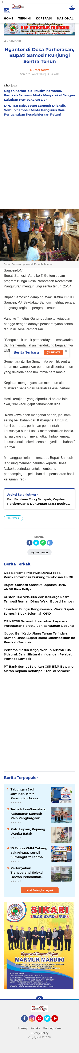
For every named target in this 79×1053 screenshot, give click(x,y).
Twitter (49, 1024)
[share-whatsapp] (43, 543)
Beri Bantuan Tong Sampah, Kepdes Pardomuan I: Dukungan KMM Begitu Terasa (37, 501)
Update (54, 352)
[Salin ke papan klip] (50, 543)
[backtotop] (39, 999)
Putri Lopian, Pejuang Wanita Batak (28, 831)
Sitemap (22, 1028)
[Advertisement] (39, 161)
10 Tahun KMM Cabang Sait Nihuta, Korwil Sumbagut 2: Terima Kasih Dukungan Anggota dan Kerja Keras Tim (29, 852)
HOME (8, 18)
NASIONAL (65, 18)
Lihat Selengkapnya (38, 890)
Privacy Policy (39, 1033)
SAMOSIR (13, 518)
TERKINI (24, 18)
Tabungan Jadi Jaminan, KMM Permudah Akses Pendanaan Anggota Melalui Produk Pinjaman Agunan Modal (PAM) (27, 793)
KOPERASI (44, 18)
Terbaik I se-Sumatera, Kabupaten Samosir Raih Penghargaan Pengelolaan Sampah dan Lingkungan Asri (28, 813)
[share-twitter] (36, 543)
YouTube (57, 1024)
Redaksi (35, 1028)
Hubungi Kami (52, 1028)
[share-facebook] (29, 543)
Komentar (41, 552)
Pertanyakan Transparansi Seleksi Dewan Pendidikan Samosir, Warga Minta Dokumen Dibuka (28, 872)
